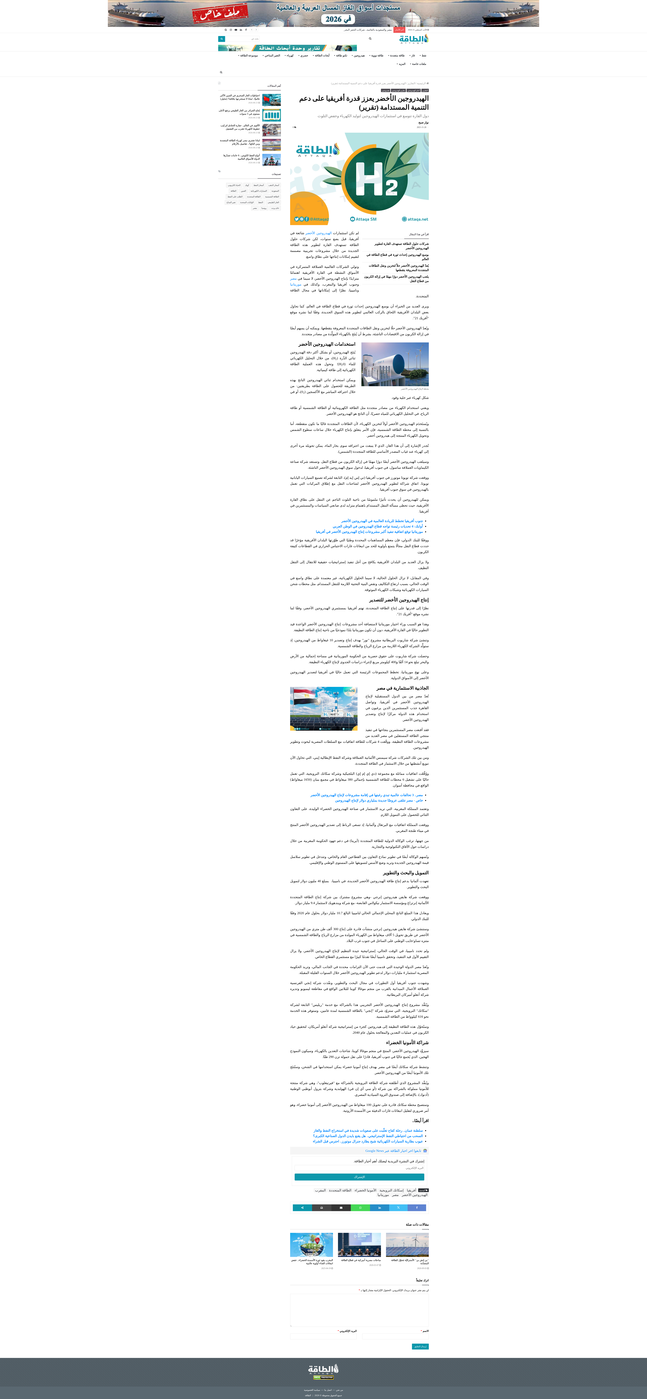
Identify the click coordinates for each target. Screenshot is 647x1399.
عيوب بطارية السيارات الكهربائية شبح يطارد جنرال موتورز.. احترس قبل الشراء (368, 1141)
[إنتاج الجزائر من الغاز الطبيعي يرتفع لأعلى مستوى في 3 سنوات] (271, 115)
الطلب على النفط (235, 196)
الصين (243, 191)
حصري (304, 55)
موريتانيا (295, 284)
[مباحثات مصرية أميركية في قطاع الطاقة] (359, 1245)
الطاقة (233, 191)
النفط (260, 202)
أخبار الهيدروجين (414, 90)
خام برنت (275, 208)
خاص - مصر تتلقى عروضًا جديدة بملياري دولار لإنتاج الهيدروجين (379, 800)
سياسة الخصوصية (312, 1390)
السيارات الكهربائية (259, 191)
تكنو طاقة (341, 55)
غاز (413, 55)
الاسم (425, 1331)
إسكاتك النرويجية (392, 1190)
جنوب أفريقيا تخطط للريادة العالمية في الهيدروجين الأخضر (382, 521)
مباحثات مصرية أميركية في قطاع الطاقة (361, 1260)
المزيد (402, 63)
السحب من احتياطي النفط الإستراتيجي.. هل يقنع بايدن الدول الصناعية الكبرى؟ (368, 1136)
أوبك (247, 185)
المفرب (320, 1190)
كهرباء (290, 55)
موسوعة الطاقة (249, 55)
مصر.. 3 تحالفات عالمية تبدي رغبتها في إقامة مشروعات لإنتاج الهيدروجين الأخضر (367, 795)
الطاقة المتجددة (340, 1190)
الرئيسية (421, 83)
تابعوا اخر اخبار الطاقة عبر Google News (393, 1151)
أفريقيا (411, 1190)
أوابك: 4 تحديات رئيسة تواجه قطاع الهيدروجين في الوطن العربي (378, 526)
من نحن (339, 1390)
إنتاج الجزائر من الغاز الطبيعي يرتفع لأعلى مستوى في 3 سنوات (358, 29)
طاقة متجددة (397, 55)
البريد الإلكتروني (347, 1331)
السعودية (275, 191)
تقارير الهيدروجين (398, 90)
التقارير (411, 83)
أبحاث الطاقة (322, 55)
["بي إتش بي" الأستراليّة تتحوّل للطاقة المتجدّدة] (407, 1245)
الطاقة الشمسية (272, 196)
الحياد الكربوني (234, 185)
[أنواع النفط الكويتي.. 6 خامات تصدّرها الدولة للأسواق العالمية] (271, 160)
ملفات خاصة (419, 63)
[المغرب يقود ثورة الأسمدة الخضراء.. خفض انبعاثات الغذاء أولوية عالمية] (311, 1245)
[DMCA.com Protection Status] (323, 1378)
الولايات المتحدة (247, 202)
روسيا (264, 208)
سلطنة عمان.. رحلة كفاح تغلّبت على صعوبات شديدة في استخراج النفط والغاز (368, 1130)
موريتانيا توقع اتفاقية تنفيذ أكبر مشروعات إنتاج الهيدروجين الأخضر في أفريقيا (369, 532)
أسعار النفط (259, 185)
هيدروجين (359, 55)
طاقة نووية (377, 55)
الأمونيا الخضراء (365, 1190)
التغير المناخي (272, 55)
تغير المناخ (231, 202)
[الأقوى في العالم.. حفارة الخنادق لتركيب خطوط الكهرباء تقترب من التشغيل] (271, 130)
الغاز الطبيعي (273, 202)
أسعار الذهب (273, 185)
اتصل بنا (328, 1390)
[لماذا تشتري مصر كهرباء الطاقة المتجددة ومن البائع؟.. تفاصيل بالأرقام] (271, 145)
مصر (293, 278)
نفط (424, 55)
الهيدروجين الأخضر (318, 233)
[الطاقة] (414, 39)
